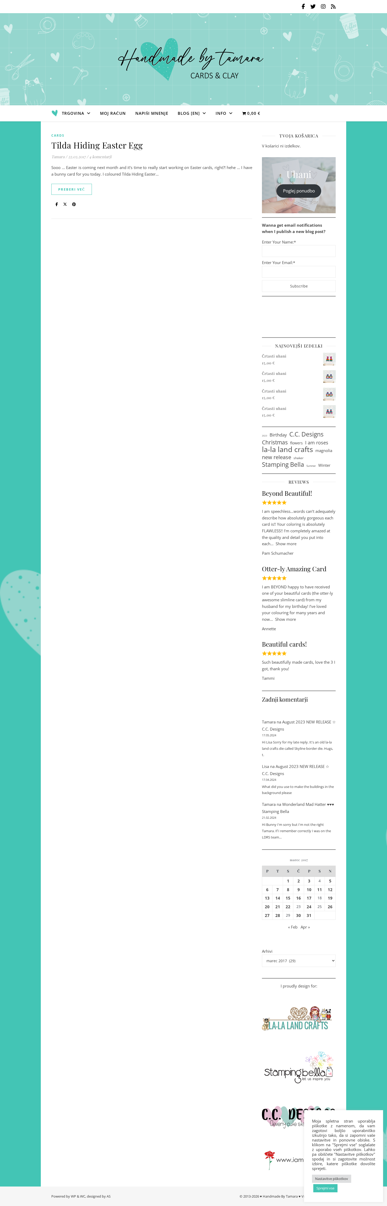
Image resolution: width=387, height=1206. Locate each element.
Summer (311, 466)
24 (309, 906)
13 (267, 898)
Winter (324, 465)
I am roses (316, 442)
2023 (264, 435)
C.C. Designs (306, 434)
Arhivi (267, 951)
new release (276, 457)
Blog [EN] (189, 113)
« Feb (292, 927)
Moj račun (113, 113)
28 (277, 915)
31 (309, 915)
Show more (286, 543)
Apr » (305, 927)
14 (277, 898)
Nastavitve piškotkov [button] (331, 1178)
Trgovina (73, 113)
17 (309, 898)
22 (288, 906)
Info (221, 113)
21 (277, 906)
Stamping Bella (283, 464)
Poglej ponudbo (299, 191)
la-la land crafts (287, 449)
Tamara (57, 156)
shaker (299, 458)
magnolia (323, 450)
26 (330, 906)
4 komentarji (100, 156)
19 (330, 898)
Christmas (275, 442)
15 (288, 898)
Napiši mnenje (151, 113)
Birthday (278, 434)
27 (267, 915)
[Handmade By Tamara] (193, 59)
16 (298, 898)
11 (319, 889)
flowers (296, 442)
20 (267, 906)
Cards (57, 135)
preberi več (71, 189)
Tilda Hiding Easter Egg (97, 145)
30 (298, 915)
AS (109, 1196)
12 (330, 889)
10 (309, 889)
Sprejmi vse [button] (325, 1188)
